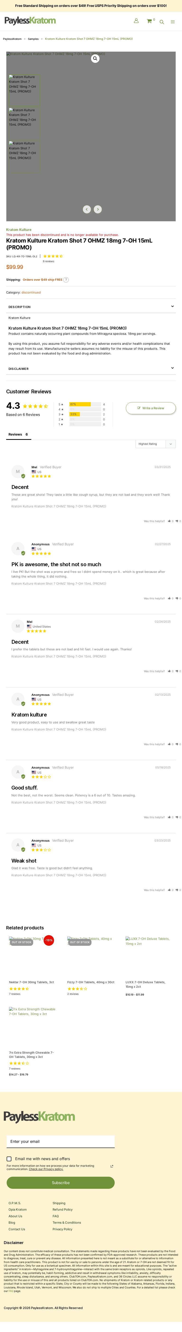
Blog (12, 1222)
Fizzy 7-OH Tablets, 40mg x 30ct (90, 982)
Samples (33, 39)
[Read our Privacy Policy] (112, 1166)
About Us (15, 1216)
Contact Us (17, 1229)
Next (97, 209)
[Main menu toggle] (173, 21)
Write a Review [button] (153, 408)
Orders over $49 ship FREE (43, 279)
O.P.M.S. (15, 1203)
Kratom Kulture (19, 230)
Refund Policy (63, 1209)
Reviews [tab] (15, 434)
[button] (95, 58)
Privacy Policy (62, 1229)
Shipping (59, 1203)
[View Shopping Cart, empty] (150, 19)
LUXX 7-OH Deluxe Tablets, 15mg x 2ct (145, 984)
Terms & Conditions (67, 1222)
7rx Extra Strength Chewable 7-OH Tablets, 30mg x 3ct (31, 1055)
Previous (86, 209)
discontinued (31, 292)
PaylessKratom (12, 39)
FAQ (56, 1216)
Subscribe (61, 1182)
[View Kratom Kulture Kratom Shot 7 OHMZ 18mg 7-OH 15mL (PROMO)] (24, 90)
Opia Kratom (18, 1209)
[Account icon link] (136, 21)
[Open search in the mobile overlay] (161, 22)
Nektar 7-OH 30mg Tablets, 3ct (31, 982)
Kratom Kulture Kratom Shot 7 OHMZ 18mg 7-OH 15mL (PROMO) (58, 506)
